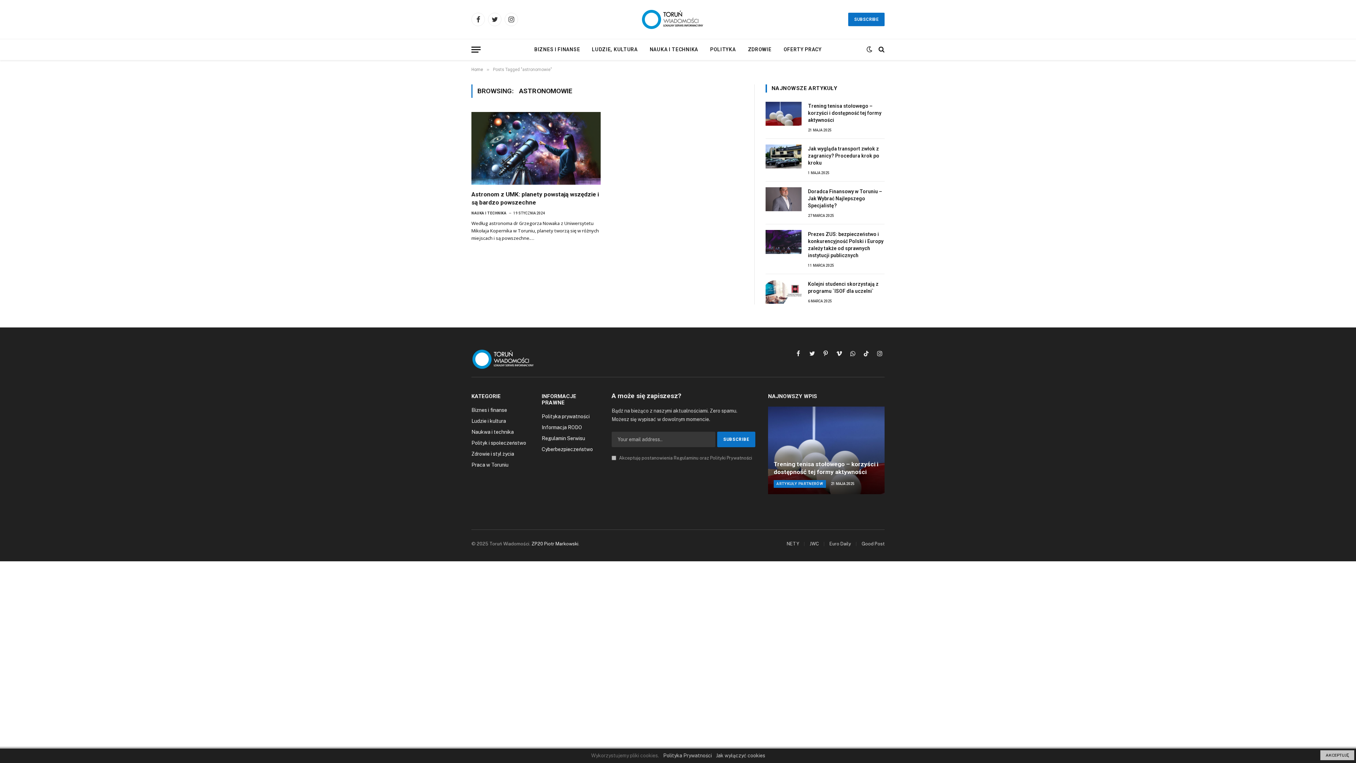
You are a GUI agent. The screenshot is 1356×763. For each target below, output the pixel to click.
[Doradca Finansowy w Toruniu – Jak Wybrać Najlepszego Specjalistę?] (784, 199)
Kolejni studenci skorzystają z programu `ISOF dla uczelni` (843, 287)
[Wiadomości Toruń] (678, 19)
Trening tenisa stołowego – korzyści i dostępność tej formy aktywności (844, 113)
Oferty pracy (803, 49)
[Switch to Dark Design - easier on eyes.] (869, 49)
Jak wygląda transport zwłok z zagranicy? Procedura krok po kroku (843, 156)
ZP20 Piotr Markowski (554, 543)
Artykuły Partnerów (800, 483)
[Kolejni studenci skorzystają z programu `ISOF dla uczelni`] (784, 292)
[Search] (881, 50)
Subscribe (866, 19)
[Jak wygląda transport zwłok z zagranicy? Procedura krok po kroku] (784, 156)
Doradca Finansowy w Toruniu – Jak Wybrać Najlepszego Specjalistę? (845, 198)
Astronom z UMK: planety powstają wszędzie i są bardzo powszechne (535, 198)
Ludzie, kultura (615, 49)
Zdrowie (760, 49)
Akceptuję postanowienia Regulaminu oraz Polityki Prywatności (685, 458)
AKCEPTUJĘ (1337, 755)
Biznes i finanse (557, 49)
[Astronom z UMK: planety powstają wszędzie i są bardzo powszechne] (536, 148)
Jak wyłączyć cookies (740, 755)
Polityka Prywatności (687, 755)
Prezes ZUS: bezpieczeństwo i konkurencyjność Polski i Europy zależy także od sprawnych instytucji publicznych (846, 244)
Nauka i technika (674, 49)
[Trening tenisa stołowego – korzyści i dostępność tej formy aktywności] (784, 114)
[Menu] (476, 50)
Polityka (723, 49)
